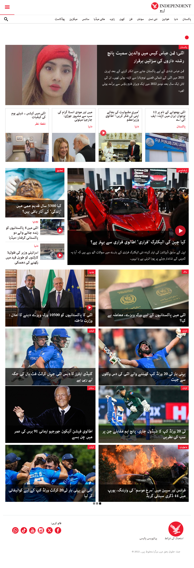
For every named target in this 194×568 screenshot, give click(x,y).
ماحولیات (183, 447)
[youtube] (32, 530)
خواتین (166, 19)
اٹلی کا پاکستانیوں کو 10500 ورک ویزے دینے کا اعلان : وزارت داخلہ (50, 318)
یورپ (35, 221)
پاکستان (186, 19)
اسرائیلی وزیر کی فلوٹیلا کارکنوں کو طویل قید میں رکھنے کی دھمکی (22, 257)
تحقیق (60, 170)
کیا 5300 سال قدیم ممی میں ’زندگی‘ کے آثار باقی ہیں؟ (38, 208)
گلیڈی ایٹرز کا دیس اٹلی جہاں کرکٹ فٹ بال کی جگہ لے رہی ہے (52, 376)
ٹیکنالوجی (182, 170)
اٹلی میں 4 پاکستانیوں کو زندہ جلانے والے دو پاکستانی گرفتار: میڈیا (22, 232)
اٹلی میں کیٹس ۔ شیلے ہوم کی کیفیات (28, 115)
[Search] (6, 19)
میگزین (73, 19)
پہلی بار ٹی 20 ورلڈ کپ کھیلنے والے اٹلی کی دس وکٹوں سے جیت (144, 376)
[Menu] (7, 7)
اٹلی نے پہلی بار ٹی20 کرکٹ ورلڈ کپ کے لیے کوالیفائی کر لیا (50, 493)
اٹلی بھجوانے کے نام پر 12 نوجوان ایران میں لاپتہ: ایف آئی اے (168, 116)
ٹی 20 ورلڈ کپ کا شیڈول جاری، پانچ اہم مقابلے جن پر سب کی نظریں (144, 434)
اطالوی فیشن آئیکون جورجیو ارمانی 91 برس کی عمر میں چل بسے (53, 434)
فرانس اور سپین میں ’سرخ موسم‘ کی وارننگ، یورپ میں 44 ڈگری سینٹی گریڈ (147, 493)
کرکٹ (184, 330)
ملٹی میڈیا (99, 19)
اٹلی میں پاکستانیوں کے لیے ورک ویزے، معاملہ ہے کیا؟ (146, 318)
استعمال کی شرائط (174, 538)
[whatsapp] (15, 530)
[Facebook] (58, 530)
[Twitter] (49, 530)
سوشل (140, 19)
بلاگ (185, 272)
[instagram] (41, 530)
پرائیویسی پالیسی (148, 538)
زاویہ (112, 19)
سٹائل (91, 388)
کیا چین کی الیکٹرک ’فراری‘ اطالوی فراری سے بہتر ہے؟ (138, 242)
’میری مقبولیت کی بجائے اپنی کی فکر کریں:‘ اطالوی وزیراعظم (122, 116)
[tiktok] (24, 530)
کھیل (122, 19)
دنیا (176, 19)
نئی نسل (152, 19)
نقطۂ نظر (40, 124)
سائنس (85, 19)
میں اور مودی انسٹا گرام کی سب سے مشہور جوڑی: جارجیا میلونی (75, 116)
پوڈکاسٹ (60, 19)
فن (130, 19)
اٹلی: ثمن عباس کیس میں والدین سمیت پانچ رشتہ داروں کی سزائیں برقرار (145, 57)
